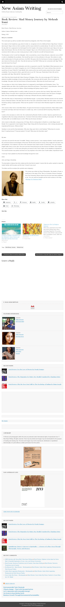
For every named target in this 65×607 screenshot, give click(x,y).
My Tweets (5, 421)
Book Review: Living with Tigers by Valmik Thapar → (49, 254)
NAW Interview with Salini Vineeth (20, 351)
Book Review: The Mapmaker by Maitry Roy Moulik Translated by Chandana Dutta (34, 377)
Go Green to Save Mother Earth (13, 593)
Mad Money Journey (10, 247)
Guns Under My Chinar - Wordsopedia (15, 575)
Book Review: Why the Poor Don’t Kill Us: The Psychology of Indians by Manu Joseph (35, 384)
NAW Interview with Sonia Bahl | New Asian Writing (18, 559)
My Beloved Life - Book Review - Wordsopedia (17, 567)
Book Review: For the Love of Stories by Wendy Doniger (26, 369)
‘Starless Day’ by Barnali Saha (31, 235)
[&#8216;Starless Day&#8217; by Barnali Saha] (32, 229)
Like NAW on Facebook (11, 511)
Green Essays (10, 583)
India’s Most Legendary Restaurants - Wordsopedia (19, 571)
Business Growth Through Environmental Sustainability (21, 595)
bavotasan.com (39, 605)
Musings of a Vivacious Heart (33, 179)
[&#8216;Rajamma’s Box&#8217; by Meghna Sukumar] (54, 231)
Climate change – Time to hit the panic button (18, 589)
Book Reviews (5, 17)
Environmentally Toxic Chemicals (13, 587)
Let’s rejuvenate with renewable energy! (16, 591)
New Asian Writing (21, 8)
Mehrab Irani (20, 247)
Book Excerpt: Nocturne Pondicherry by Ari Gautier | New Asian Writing (24, 563)
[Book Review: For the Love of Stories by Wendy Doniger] (4, 371)
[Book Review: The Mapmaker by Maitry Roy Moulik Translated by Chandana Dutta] (4, 379)
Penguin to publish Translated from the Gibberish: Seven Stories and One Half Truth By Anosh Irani (11, 237)
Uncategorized (13, 17)
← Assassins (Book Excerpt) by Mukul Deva (14, 254)
